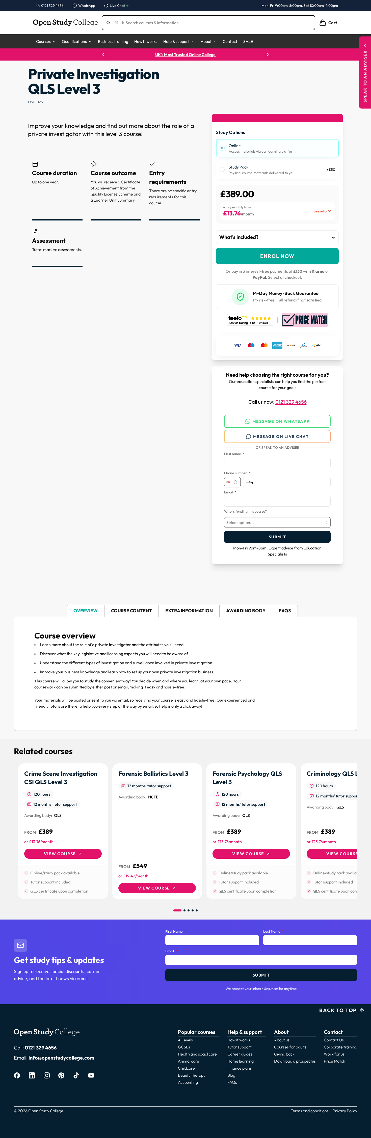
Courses (43, 41)
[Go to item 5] (197, 910)
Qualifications (74, 41)
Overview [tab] (85, 611)
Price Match (334, 1061)
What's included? (238, 237)
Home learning (240, 1061)
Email (230, 492)
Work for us (334, 1054)
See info (320, 211)
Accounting (188, 1082)
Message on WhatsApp (280, 421)
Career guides (239, 1054)
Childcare (186, 1068)
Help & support (176, 41)
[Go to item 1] (177, 910)
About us (281, 1039)
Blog (231, 1075)
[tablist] (185, 611)
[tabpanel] (185, 674)
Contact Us (334, 1039)
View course (60, 853)
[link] (63, 831)
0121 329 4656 (291, 402)
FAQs (232, 1082)
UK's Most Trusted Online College (185, 54)
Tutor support (239, 1046)
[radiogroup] (277, 159)
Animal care (188, 1061)
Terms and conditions (310, 1110)
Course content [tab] (131, 611)
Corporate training (340, 1046)
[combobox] (277, 522)
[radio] (222, 148)
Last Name (273, 932)
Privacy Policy (345, 1110)
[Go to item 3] (189, 910)
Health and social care (197, 1054)
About (206, 41)
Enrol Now (277, 256)
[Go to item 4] (193, 910)
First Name (175, 932)
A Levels (185, 1039)
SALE (248, 41)
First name (234, 454)
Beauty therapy (191, 1075)
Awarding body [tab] (246, 611)
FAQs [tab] (285, 611)
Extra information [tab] (189, 611)
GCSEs (184, 1046)
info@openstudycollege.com (61, 1057)
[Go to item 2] (184, 910)
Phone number (237, 473)
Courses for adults (290, 1046)
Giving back (284, 1054)
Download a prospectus (295, 1061)
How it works (145, 41)
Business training (113, 41)
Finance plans (239, 1068)
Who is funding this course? (245, 512)
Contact (230, 41)
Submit (277, 536)
